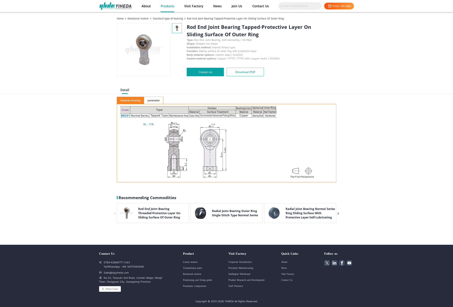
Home (120, 18)
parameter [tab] (154, 100)
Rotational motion (138, 18)
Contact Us (260, 6)
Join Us (237, 6)
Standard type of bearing (167, 18)
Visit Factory (193, 6)
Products (167, 6)
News (217, 6)
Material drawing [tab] (130, 100)
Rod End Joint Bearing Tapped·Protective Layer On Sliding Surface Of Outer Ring (235, 18)
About (146, 6)
